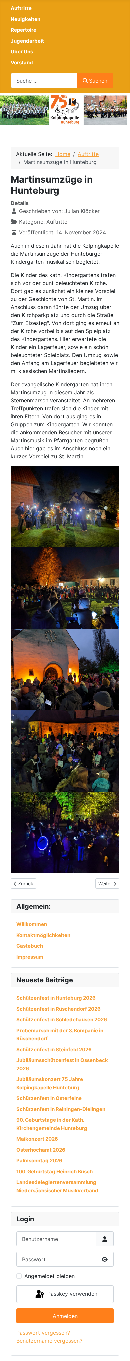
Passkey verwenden (71, 1293)
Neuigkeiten (25, 19)
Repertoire (23, 30)
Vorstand (22, 62)
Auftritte (21, 8)
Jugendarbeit (27, 41)
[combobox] (44, 80)
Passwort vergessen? (43, 1332)
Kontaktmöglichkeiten (43, 935)
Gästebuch (29, 946)
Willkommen (31, 924)
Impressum (29, 957)
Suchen (98, 80)
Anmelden (65, 1316)
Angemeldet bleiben (49, 1276)
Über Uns (22, 51)
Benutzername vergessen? (49, 1340)
